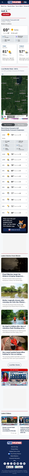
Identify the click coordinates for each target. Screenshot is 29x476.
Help (14, 460)
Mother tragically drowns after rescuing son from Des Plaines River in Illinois (13, 302)
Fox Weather (14, 2)
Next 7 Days (21, 124)
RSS (24, 463)
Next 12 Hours (8, 124)
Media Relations (14, 456)
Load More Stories (14, 365)
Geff (6, 9)
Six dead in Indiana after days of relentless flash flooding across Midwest (14, 328)
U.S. (2, 9)
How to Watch (19, 6)
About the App (14, 446)
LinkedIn (18, 463)
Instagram (11, 463)
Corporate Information (14, 458)
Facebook (5, 463)
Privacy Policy (14, 449)
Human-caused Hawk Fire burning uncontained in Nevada (9, 429)
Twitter (8, 463)
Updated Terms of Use (14, 451)
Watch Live (4, 6)
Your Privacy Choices (16, 453)
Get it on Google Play (19, 467)
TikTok (21, 463)
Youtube (14, 463)
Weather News (11, 6)
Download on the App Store (9, 467)
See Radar (6, 14)
